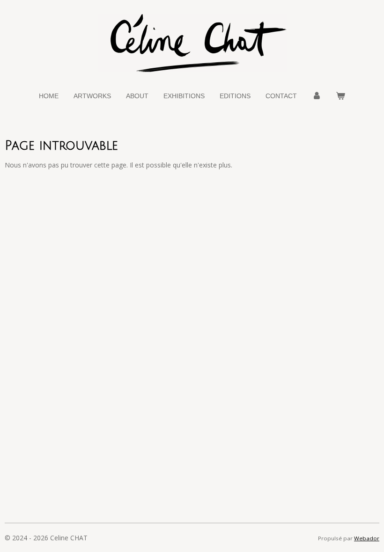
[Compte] (316, 96)
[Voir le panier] (341, 96)
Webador (366, 538)
